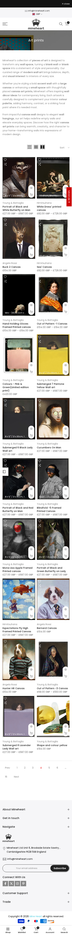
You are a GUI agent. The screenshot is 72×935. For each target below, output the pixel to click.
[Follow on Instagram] (17, 883)
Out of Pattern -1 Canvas (52, 323)
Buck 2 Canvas (12, 267)
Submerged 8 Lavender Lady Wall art (17, 747)
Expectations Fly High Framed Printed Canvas (17, 629)
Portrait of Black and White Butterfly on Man (16, 208)
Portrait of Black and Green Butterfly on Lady (51, 569)
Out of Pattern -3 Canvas (52, 688)
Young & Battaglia (13, 203)
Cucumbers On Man (49, 447)
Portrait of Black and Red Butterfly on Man (18, 509)
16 (6, 776)
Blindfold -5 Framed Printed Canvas (49, 509)
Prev (7, 767)
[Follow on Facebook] (5, 883)
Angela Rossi (10, 263)
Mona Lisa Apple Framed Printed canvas (17, 569)
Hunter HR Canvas (14, 688)
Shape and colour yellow (52, 745)
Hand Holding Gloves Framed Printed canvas (17, 325)
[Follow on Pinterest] (23, 883)
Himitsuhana (44, 203)
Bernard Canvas (47, 628)
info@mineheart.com (39, 10)
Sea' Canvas (44, 267)
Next (16, 776)
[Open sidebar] (4, 472)
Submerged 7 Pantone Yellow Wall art (50, 385)
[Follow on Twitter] (11, 883)
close (66, 4)
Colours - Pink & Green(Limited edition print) (16, 387)
